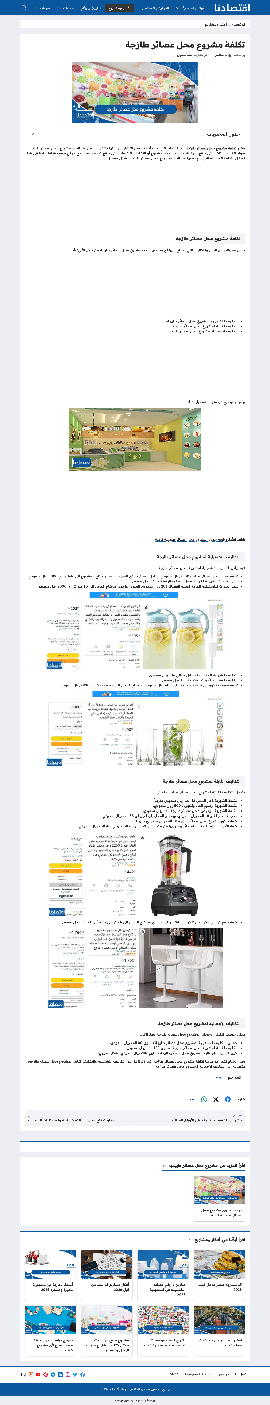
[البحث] (24, 8)
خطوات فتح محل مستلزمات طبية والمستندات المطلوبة (71, 1120)
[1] (74, 249)
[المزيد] (192, 1099)
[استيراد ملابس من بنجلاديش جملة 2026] (219, 1331)
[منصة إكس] (216, 1099)
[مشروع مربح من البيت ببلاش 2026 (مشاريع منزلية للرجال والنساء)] (106, 1331)
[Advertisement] (135, 193)
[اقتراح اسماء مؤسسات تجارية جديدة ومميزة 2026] (163, 1331)
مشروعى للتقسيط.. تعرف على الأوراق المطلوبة (205, 1120)
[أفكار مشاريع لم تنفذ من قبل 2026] (106, 1275)
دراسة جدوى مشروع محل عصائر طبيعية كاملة (191, 539)
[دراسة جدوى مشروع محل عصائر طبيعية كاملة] (219, 1198)
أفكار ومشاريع (216, 24)
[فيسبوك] (228, 1099)
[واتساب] (204, 1099)
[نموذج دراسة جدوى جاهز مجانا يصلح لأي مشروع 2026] (50, 1331)
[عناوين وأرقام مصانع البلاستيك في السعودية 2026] (163, 1275)
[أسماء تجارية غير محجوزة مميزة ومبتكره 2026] (50, 1275)
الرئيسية (238, 24)
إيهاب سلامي (223, 55)
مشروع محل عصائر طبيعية (193, 1165)
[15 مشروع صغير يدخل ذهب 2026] (219, 1275)
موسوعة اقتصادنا (52, 153)
